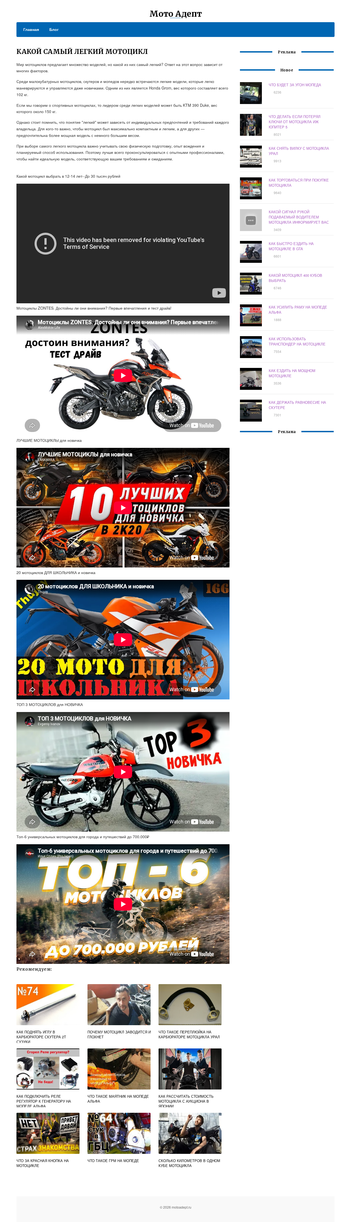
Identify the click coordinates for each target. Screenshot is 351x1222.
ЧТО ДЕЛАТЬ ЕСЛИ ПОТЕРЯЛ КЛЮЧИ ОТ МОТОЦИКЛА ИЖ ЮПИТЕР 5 (295, 121)
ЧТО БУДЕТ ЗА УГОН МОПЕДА (295, 84)
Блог (54, 29)
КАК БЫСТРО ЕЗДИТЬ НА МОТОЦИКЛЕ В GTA (291, 246)
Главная (31, 29)
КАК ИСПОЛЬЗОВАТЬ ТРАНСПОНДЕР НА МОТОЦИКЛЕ (297, 341)
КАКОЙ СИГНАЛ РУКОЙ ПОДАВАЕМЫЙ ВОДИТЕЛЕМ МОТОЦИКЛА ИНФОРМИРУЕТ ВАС (299, 217)
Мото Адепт (175, 13)
